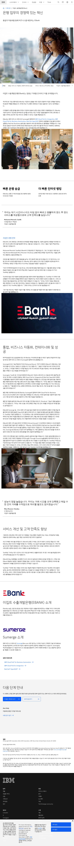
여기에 (39, 828)
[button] (67, 2)
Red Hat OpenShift (33, 121)
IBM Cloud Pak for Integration (45, 119)
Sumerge (19, 643)
